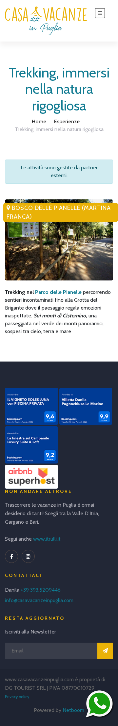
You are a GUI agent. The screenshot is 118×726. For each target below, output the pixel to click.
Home (39, 121)
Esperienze (67, 121)
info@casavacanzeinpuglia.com (39, 600)
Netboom (73, 710)
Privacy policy (17, 696)
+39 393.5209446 (41, 590)
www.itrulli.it (47, 539)
